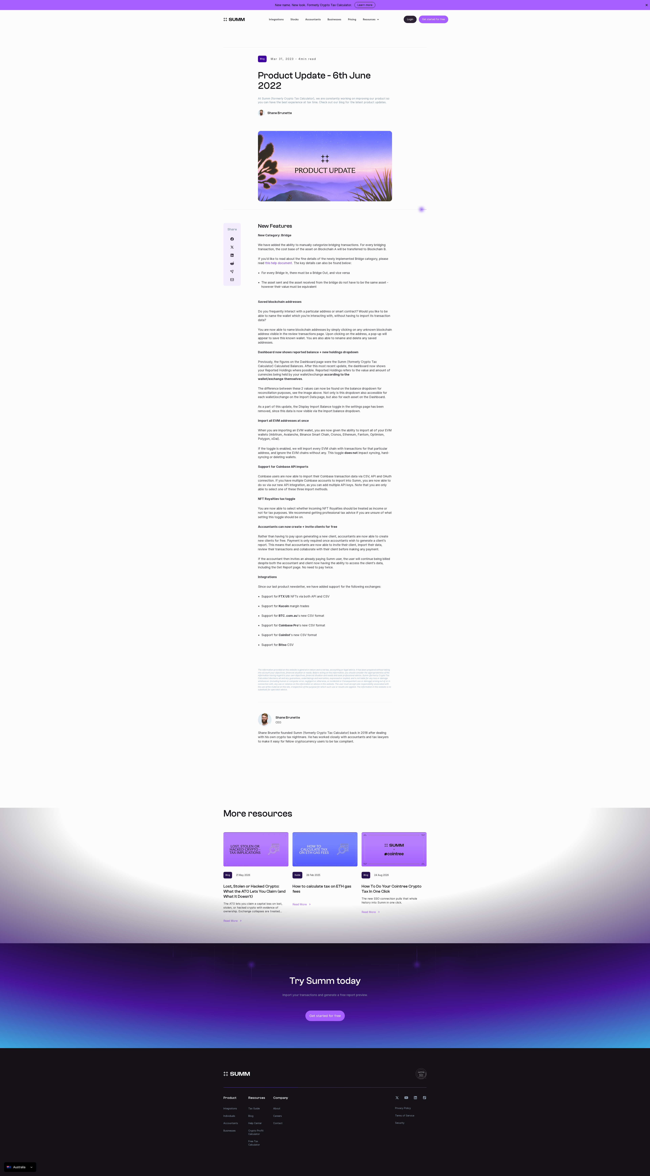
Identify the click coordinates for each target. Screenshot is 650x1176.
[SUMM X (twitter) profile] (397, 1098)
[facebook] (232, 239)
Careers (277, 1115)
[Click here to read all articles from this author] (325, 728)
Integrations (276, 19)
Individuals (229, 1115)
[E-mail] (232, 280)
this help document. (279, 263)
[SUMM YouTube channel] (406, 1098)
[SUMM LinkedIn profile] (415, 1098)
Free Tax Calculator (254, 1143)
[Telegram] (232, 271)
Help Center (255, 1123)
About (276, 1108)
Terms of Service (404, 1115)
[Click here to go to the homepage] (234, 19)
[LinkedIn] (232, 255)
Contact (278, 1123)
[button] (371, 19)
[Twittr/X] (232, 247)
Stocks (294, 19)
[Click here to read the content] (232, 263)
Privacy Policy (403, 1108)
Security (399, 1122)
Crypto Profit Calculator (256, 1132)
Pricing (352, 19)
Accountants (313, 19)
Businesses (334, 19)
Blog (250, 1115)
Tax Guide (254, 1108)
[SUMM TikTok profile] (424, 1098)
